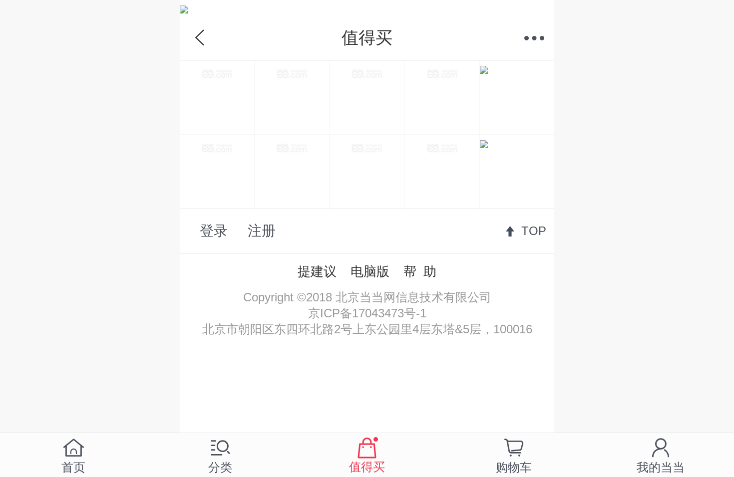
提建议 (317, 271)
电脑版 (370, 271)
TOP (533, 231)
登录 (214, 230)
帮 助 (419, 271)
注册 (262, 230)
